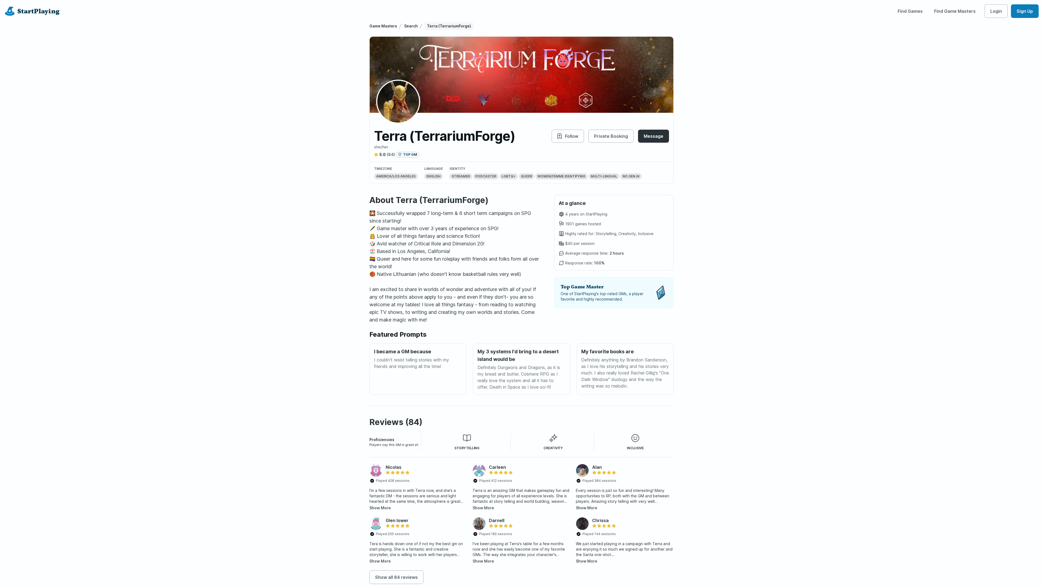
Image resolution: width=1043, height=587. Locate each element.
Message (653, 136)
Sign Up (1025, 11)
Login (996, 11)
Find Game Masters (955, 11)
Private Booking (611, 136)
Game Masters (383, 26)
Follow (571, 136)
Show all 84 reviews (396, 577)
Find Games (910, 11)
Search (411, 26)
